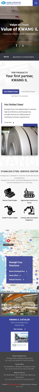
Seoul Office (13, 275)
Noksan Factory (15, 279)
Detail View (8, 122)
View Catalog (18, 329)
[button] (34, 305)
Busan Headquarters (17, 271)
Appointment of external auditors (23, 57)
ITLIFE (20, 386)
